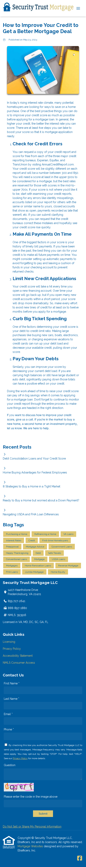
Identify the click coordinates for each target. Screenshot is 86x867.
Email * (8, 714)
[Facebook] (79, 858)
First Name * (11, 683)
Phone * (9, 729)
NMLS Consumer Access (19, 662)
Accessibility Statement (18, 655)
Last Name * (11, 698)
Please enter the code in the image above (30, 796)
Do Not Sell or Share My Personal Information (32, 826)
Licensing (9, 641)
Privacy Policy (12, 648)
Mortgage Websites (31, 846)
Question (9, 765)
